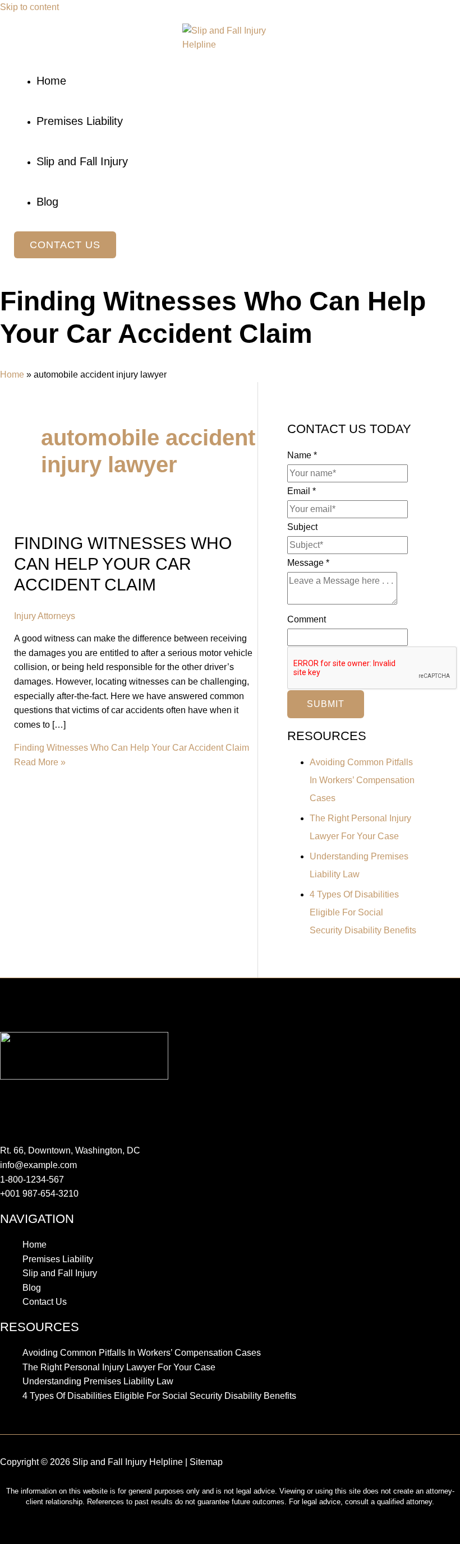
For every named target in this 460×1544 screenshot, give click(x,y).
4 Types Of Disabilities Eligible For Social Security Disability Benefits (363, 912)
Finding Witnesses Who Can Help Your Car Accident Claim (123, 564)
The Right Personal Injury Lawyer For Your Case (118, 1367)
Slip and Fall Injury (59, 1273)
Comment (306, 619)
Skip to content (29, 7)
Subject (302, 527)
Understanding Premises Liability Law (97, 1381)
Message (308, 563)
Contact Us (44, 1301)
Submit (325, 704)
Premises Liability (57, 1259)
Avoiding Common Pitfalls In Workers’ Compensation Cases (362, 780)
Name (302, 455)
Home (12, 374)
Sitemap (206, 1462)
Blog (31, 1287)
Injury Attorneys (44, 616)
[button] (65, 244)
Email (301, 491)
